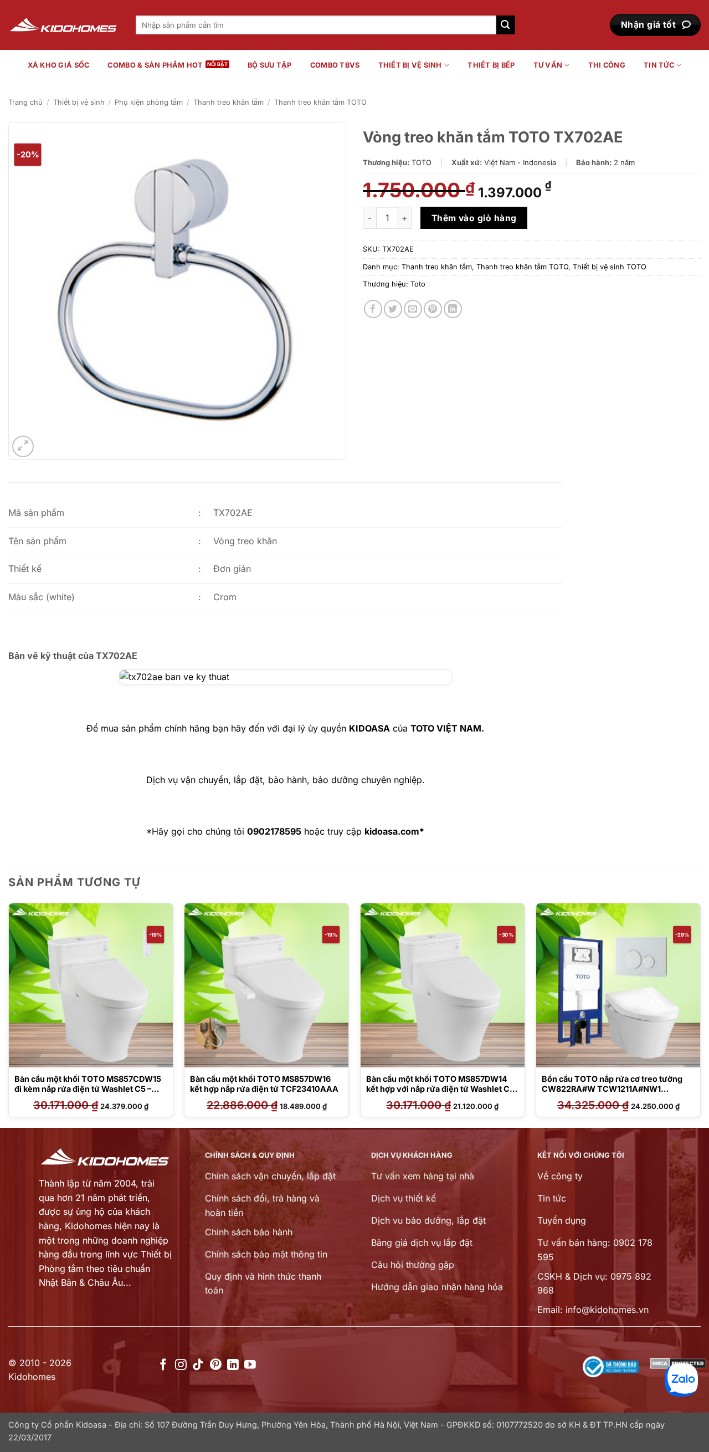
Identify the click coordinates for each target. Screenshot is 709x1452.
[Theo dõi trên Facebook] (163, 1365)
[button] (23, 446)
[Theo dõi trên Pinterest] (216, 1365)
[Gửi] (505, 25)
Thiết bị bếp (491, 65)
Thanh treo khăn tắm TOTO (320, 102)
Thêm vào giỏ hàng (474, 218)
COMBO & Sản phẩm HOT (155, 65)
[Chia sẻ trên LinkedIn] (453, 309)
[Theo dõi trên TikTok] (198, 1365)
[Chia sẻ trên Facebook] (373, 309)
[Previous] (9, 1014)
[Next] (700, 1014)
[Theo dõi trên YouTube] (250, 1365)
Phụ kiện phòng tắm (149, 102)
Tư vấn (548, 65)
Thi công (606, 65)
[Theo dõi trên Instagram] (181, 1365)
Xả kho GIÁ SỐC (59, 65)
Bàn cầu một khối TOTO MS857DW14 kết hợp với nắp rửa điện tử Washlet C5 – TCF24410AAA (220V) (440, 1089)
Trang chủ (25, 102)
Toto (417, 284)
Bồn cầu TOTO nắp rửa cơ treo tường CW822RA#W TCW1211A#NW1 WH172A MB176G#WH (612, 1089)
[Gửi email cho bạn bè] (413, 309)
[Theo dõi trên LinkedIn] (233, 1365)
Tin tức (659, 65)
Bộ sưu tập (270, 65)
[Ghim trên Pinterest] (433, 309)
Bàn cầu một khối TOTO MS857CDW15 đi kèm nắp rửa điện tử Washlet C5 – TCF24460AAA (87, 1089)
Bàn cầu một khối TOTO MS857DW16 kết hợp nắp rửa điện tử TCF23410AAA (264, 1084)
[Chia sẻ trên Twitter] (393, 309)
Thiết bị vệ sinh (410, 65)
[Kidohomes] (63, 25)
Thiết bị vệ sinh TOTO (609, 267)
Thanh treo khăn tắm (228, 102)
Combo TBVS (335, 65)
